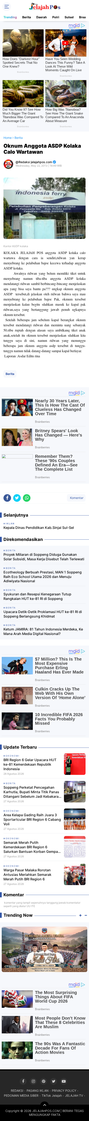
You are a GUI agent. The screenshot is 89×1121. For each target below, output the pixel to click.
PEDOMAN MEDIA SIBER (21, 1095)
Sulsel (69, 17)
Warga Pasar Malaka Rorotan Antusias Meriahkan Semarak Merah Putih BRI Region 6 (27, 874)
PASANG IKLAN (38, 1090)
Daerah (41, 17)
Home (7, 137)
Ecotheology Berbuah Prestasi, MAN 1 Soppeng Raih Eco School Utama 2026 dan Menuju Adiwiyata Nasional (42, 576)
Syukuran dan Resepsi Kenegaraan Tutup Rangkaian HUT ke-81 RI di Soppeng (37, 596)
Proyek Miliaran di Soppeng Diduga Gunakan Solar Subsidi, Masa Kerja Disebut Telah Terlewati (43, 556)
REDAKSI (17, 1090)
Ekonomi (12, 755)
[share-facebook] (7, 498)
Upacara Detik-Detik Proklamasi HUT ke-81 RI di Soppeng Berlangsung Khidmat (42, 614)
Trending (10, 17)
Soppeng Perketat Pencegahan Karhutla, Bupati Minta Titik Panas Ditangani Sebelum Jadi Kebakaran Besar (32, 792)
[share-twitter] (17, 498)
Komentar (76, 498)
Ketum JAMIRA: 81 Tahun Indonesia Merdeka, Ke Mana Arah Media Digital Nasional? (43, 631)
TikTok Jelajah (52, 1095)
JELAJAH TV (74, 1095)
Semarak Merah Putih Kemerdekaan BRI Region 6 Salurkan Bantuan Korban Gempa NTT (30, 847)
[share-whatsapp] (26, 498)
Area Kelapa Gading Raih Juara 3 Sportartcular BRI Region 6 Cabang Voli (32, 819)
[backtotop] (44, 1105)
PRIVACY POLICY (64, 1090)
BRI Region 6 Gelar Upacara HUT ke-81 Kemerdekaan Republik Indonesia (29, 764)
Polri (55, 17)
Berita (26, 17)
